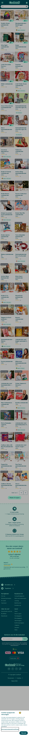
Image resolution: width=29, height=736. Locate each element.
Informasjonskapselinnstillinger (10, 729)
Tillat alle (23, 733)
